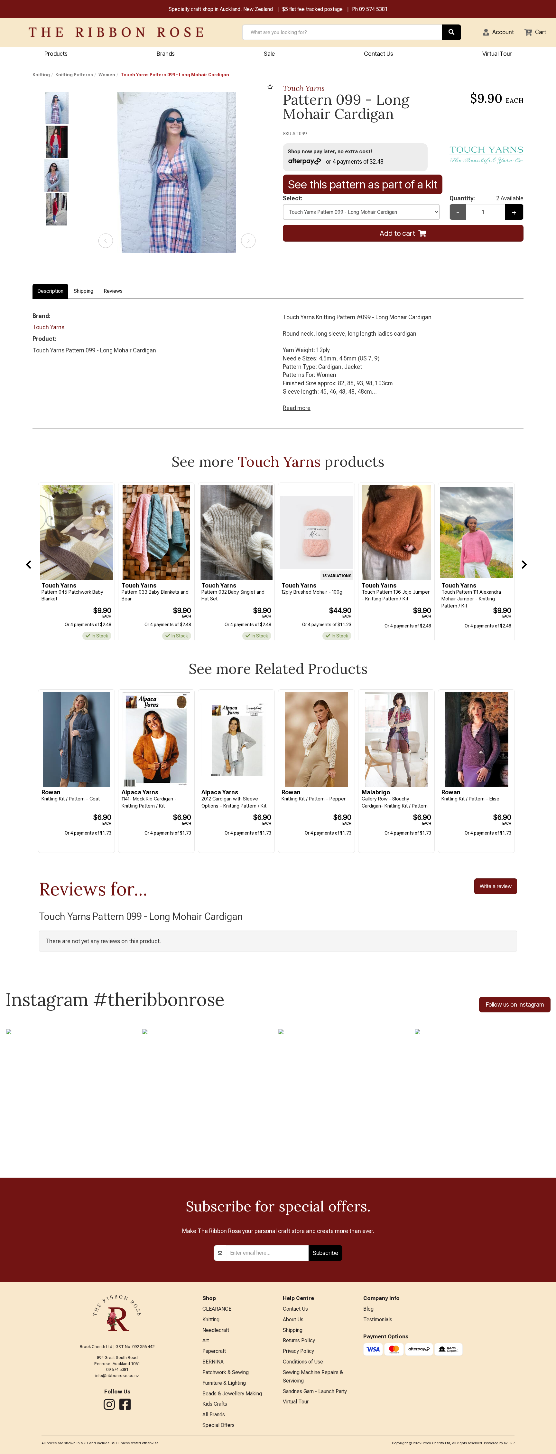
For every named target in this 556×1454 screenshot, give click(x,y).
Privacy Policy (298, 1351)
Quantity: (486, 198)
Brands (166, 53)
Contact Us (378, 53)
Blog (368, 1309)
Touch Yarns (304, 88)
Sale (269, 53)
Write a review (496, 886)
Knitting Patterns (74, 74)
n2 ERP (509, 1443)
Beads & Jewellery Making (232, 1394)
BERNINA (213, 1362)
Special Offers (218, 1425)
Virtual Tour (497, 53)
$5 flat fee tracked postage (312, 9)
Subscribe (325, 1252)
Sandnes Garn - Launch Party (315, 1391)
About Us (293, 1319)
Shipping (83, 291)
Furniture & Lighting (224, 1383)
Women (106, 74)
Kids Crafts (214, 1404)
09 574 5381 (373, 9)
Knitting (41, 74)
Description (50, 291)
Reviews (113, 291)
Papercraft (214, 1351)
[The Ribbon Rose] (116, 32)
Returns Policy (299, 1340)
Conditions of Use (303, 1362)
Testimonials (377, 1319)
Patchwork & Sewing (225, 1372)
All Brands (213, 1414)
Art (205, 1340)
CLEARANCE (216, 1309)
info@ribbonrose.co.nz (117, 1375)
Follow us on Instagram (515, 1004)
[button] (498, 32)
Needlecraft (215, 1330)
